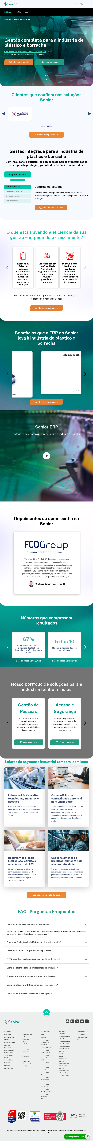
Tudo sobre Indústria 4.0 (45, 1051)
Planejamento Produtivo (14, 191)
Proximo (85, 267)
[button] (4, 113)
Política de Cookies (62, 1053)
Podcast (7, 1065)
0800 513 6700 (82, 1035)
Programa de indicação (27, 1036)
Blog (42, 1035)
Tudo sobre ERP (46, 1047)
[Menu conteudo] (26, 12)
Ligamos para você (82, 1038)
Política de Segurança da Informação (64, 1064)
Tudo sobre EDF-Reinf (45, 1086)
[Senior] (10, 4)
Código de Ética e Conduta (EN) (64, 1043)
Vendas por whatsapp (75, 1137)
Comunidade (8, 1068)
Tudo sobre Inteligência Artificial (45, 1042)
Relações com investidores (9, 1051)
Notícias (43, 1037)
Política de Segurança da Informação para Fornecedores (64, 1072)
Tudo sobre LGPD (45, 1064)
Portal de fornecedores (27, 1058)
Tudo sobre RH (46, 1055)
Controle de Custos (12, 200)
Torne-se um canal (8, 1056)
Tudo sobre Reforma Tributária (45, 1097)
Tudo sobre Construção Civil (46, 1091)
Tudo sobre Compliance (45, 1074)
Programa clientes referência (26, 1042)
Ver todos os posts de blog (46, 895)
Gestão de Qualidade (13, 196)
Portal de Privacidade (63, 1057)
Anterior (8, 267)
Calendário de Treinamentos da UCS (27, 1064)
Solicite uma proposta (46, 135)
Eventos (7, 1063)
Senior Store (8, 1060)
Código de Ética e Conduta (64, 1038)
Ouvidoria (26, 1049)
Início (19, 12)
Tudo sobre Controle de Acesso (45, 1080)
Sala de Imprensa (7, 1046)
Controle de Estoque (13, 187)
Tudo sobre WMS (45, 1059)
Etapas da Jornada (17, 174)
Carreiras (7, 1035)
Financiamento (9, 1042)
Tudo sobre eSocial (45, 1069)
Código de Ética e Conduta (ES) (64, 1048)
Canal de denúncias (26, 1053)
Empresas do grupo (9, 1038)
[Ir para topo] (46, 1012)
